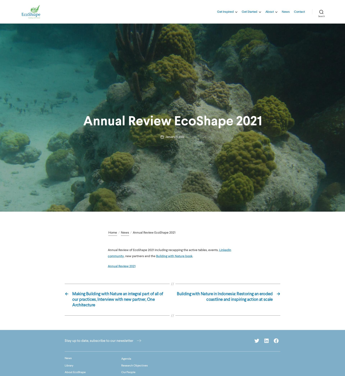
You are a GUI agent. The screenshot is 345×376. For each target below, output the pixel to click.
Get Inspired (225, 12)
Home (112, 233)
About (269, 12)
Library (69, 365)
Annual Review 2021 (121, 266)
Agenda (126, 359)
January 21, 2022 (174, 137)
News (285, 12)
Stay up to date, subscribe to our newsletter (99, 340)
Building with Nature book (174, 256)
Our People (128, 372)
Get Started (249, 12)
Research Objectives (134, 365)
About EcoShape (75, 372)
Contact (299, 12)
